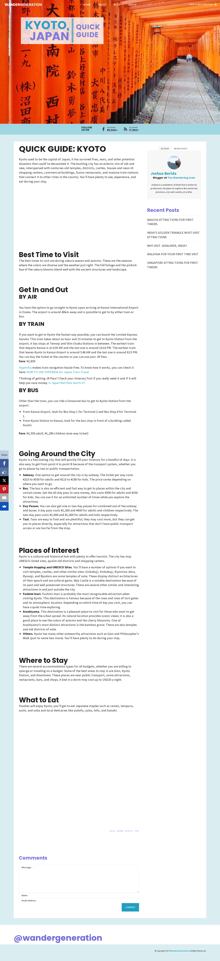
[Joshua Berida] (174, 163)
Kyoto (128, 831)
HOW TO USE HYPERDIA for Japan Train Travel (57, 372)
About (102, 4)
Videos (132, 4)
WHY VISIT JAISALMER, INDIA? (167, 246)
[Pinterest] (4, 489)
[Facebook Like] (4, 472)
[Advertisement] (49, 210)
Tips (136, 831)
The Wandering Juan (181, 177)
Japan (120, 831)
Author (165, 148)
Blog (117, 4)
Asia (112, 831)
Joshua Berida (163, 173)
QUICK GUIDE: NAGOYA (128, 851)
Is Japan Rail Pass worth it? (66, 383)
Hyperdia (25, 367)
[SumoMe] (4, 506)
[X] (4, 480)
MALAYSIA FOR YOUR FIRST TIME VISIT (172, 254)
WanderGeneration (179, 950)
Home (87, 4)
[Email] (4, 497)
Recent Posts (180, 148)
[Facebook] (4, 463)
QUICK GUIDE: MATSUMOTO (136, 851)
